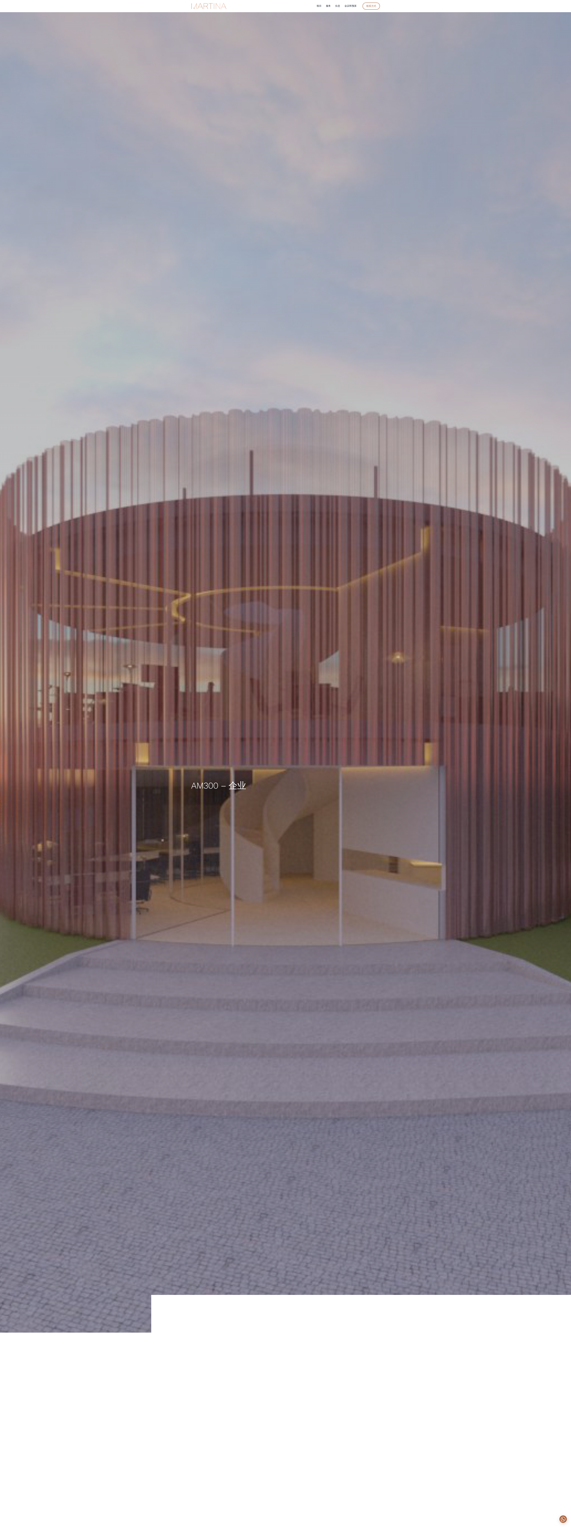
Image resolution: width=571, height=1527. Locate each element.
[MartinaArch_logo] (209, 4)
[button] (563, 1519)
